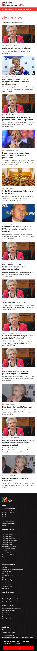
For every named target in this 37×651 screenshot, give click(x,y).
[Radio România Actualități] (13, 4)
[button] (23, 643)
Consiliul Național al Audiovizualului (10, 621)
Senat (3, 616)
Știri (3, 45)
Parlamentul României (7, 614)
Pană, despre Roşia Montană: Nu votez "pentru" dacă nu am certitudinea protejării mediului (18, 435)
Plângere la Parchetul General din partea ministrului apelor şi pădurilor (18, 111)
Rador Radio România (7, 595)
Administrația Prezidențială (8, 610)
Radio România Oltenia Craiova (9, 540)
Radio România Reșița (7, 544)
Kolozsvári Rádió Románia (8, 552)
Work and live (5, 588)
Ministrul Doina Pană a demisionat (18, 39)
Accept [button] (18, 648)
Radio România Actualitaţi (8, 508)
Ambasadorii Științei (7, 586)
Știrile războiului (6, 577)
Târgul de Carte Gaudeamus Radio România (13, 569)
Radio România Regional (8, 579)
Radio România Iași (7, 542)
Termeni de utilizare (8, 632)
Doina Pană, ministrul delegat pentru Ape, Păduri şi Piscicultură (18, 329)
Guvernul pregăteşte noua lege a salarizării (18, 472)
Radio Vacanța (5, 556)
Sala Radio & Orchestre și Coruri (10, 601)
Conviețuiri (5, 567)
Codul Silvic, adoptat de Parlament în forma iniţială (18, 184)
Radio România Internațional (9, 516)
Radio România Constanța (8, 538)
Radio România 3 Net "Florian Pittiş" (10, 519)
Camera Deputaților (7, 618)
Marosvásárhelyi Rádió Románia (10, 554)
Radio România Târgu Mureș (9, 546)
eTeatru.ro (4, 525)
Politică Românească (7, 575)
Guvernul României (7, 612)
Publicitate (6, 627)
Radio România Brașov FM (8, 532)
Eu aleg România (6, 582)
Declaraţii (4, 333)
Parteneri (5, 630)
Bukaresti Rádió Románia (8, 550)
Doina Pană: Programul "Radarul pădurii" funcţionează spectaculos (18, 365)
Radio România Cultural (8, 512)
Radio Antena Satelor (7, 510)
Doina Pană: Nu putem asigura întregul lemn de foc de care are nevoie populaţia (18, 74)
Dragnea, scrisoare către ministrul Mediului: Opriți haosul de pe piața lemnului (18, 148)
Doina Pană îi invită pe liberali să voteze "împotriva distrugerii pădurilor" (18, 259)
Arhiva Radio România (7, 573)
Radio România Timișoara (8, 548)
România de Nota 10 (7, 584)
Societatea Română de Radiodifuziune (11, 608)
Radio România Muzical (8, 514)
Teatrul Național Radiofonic (8, 523)
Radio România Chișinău (8, 521)
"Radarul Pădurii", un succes (18, 295)
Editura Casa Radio (6, 571)
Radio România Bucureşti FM (9, 534)
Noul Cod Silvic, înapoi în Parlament (18, 399)
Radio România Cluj (7, 536)
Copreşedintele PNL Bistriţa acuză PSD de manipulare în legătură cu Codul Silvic (18, 221)
